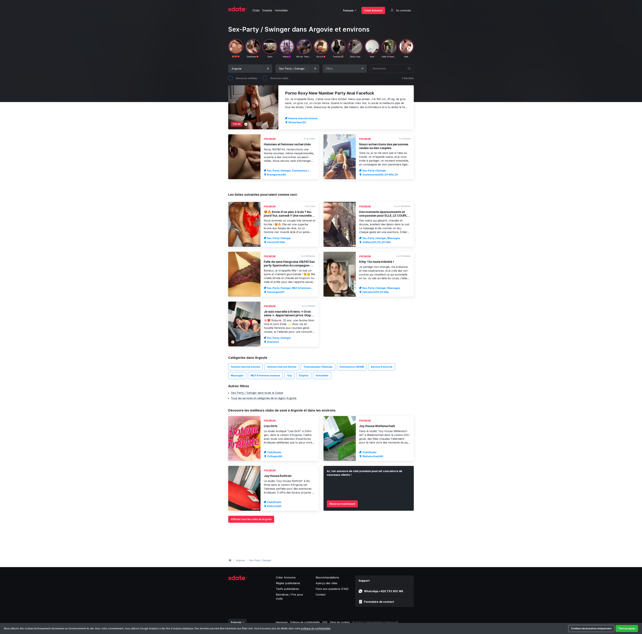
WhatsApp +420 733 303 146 (383, 591)
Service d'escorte (381, 366)
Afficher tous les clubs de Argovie (251, 519)
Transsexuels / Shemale (318, 366)
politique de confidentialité (315, 628)
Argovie (240, 560)
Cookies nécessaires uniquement (591, 628)
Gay (289, 375)
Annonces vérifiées (246, 78)
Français (348, 10)
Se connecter (403, 10)
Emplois (304, 375)
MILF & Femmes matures (265, 375)
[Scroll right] (409, 48)
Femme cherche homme (245, 366)
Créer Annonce (373, 10)
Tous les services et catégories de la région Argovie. (264, 398)
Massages (237, 375)
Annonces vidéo (279, 78)
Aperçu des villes (326, 583)
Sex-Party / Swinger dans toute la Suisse (257, 392)
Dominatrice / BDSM (352, 366)
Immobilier (322, 375)
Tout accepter (626, 628)
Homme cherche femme (281, 366)
